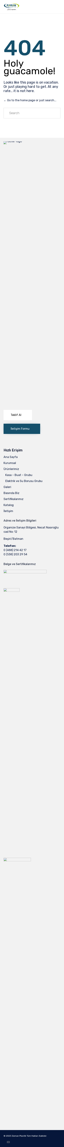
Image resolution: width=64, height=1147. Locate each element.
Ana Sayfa (11, 457)
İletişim (8, 511)
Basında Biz (11, 493)
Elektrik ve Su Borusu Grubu (23, 481)
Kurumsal (10, 463)
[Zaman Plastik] (12, 7)
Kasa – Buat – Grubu (18, 475)
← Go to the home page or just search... (30, 100)
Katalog (9, 505)
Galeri (7, 487)
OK (32, 1138)
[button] (18, 415)
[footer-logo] (32, 141)
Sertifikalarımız (13, 499)
